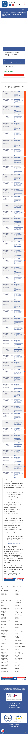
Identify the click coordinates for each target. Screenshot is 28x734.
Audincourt (3, 588)
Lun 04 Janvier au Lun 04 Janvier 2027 (18, 380)
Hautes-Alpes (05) (4, 662)
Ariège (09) (3, 612)
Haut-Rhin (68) (3, 652)
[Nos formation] (14, 579)
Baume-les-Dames (4, 590)
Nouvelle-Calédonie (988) (19, 631)
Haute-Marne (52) (4, 658)
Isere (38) (2, 672)
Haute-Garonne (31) (4, 655)
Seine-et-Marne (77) (18, 650)
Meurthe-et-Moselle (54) (19, 624)
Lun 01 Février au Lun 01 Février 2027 (18, 416)
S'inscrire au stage (14, 75)
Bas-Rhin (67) (3, 618)
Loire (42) (16, 606)
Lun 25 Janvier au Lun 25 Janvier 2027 (18, 401)
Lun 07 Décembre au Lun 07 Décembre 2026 (18, 321)
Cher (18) (2, 627)
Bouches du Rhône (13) (5, 620)
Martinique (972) (18, 620)
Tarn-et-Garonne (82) (18, 658)
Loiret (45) (16, 609)
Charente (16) (3, 624)
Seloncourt (17, 591)
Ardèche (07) (3, 609)
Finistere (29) (3, 643)
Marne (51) (17, 618)
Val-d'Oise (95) (17, 659)
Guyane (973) (3, 650)
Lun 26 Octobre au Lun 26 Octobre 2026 (18, 221)
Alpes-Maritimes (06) (5, 608)
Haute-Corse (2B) (4, 653)
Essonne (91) (3, 639)
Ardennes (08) (3, 611)
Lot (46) (16, 611)
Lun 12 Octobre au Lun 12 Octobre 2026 (18, 192)
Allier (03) (2, 605)
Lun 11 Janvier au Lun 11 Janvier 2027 (18, 387)
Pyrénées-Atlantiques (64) (19, 642)
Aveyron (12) (3, 617)
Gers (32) (2, 646)
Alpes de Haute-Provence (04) (6, 606)
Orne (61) (16, 634)
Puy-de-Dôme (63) (18, 640)
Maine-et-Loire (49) (18, 615)
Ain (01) (2, 602)
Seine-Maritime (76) (18, 652)
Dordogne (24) (3, 636)
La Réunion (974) (18, 602)
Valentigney (17, 594)
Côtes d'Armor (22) (4, 631)
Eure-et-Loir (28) (4, 642)
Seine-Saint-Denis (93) (19, 653)
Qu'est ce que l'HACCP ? (14, 543)
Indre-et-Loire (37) (4, 671)
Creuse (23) (3, 633)
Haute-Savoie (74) (4, 659)
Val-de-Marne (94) (18, 661)
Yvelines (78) (17, 671)
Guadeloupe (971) (4, 649)
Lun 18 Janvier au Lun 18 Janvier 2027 (18, 394)
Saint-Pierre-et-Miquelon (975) (20, 646)
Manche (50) (17, 617)
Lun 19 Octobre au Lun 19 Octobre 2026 (18, 206)
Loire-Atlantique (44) (18, 608)
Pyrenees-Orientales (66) (19, 643)
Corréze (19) (3, 628)
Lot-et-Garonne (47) (18, 612)
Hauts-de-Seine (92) (4, 665)
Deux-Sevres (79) (4, 634)
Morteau (16, 588)
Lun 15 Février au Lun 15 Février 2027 (18, 445)
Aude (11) (2, 615)
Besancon (3, 591)
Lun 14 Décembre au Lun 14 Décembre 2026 (18, 336)
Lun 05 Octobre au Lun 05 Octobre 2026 (18, 177)
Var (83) (16, 662)
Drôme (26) (3, 637)
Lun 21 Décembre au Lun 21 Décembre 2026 (18, 350)
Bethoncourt (3, 593)
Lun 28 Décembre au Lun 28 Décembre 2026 (18, 365)
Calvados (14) (3, 621)
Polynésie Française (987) (19, 639)
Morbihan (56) (17, 627)
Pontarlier (16, 590)
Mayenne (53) (17, 621)
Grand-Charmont (4, 594)
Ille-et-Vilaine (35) (4, 668)
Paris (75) (16, 636)
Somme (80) (17, 655)
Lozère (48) (17, 614)
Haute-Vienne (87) (4, 661)
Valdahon (16, 593)
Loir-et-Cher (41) (18, 605)
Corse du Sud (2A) (4, 630)
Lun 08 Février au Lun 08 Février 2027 (18, 431)
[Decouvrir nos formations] (14, 678)
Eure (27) (2, 640)
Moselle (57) (17, 628)
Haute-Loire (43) (4, 656)
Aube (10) (2, 614)
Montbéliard (3, 596)
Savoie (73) (17, 649)
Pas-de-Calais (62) (18, 637)
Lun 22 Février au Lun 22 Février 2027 (18, 460)
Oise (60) (16, 633)
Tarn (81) (16, 656)
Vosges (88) (17, 668)
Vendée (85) (17, 665)
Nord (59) (16, 630)
